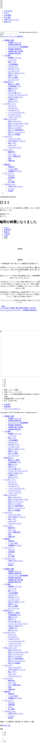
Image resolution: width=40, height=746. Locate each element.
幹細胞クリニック (14, 418)
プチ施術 (7, 431)
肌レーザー (12, 519)
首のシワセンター (10, 495)
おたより (11, 550)
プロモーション (10, 558)
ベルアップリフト (14, 493)
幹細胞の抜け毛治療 (15, 427)
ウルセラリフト (14, 486)
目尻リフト (12, 466)
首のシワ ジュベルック (16, 508)
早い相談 (7, 17)
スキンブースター (14, 515)
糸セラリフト (13, 477)
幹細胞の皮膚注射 (14, 425)
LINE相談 (7, 15)
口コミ (6, 13)
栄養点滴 (11, 536)
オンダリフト (13, 484)
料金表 (10, 565)
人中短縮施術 (13, 440)
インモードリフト (14, 490)
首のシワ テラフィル (15, 501)
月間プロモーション (11, 19)
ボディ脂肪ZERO (14, 532)
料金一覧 (7, 22)
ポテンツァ (12, 482)
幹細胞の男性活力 (14, 429)
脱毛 (9, 534)
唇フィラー (12, 438)
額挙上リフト (13, 464)
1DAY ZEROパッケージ (17, 517)
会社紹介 (7, 404)
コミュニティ (9, 547)
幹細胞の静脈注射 (14, 420)
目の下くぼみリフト (15, 473)
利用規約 (7, 406)
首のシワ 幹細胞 (14, 510)
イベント (11, 563)
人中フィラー (13, 442)
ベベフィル (12, 436)
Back (3, 306)
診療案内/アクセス (15, 545)
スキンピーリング (14, 523)
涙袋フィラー (13, 451)
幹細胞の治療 (9, 416)
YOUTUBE (8, 11)
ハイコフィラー (14, 447)
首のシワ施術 (13, 453)
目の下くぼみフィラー (16, 449)
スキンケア (8, 512)
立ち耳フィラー (14, 444)
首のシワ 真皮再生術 (15, 506)
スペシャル (8, 525)
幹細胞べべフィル (14, 434)
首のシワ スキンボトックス (18, 499)
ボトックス (12, 530)
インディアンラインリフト (18, 471)
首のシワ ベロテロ (15, 504)
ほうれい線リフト (14, 469)
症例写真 (11, 552)
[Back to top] (0, 745)
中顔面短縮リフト (14, 462)
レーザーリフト (10, 480)
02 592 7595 (6, 725)
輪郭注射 (11, 528)
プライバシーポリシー (12, 409)
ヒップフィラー (14, 455)
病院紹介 (7, 539)
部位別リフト (9, 458)
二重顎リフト (13, 475)
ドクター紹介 (13, 543)
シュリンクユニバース (16, 488)
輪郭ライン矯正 (14, 460)
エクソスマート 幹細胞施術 (18, 423)
